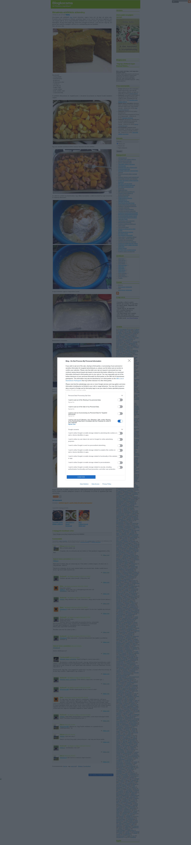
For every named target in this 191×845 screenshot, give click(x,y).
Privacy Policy (106, 484)
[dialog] (95, 422)
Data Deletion (84, 484)
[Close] (130, 361)
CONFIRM (81, 477)
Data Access (95, 484)
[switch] (120, 400)
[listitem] (95, 395)
